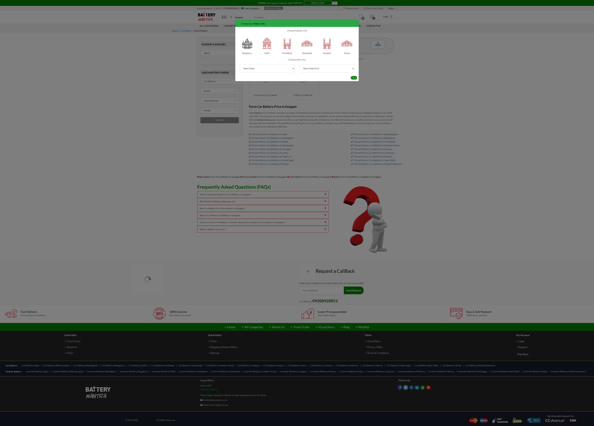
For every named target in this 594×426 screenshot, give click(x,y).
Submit (297, 78)
